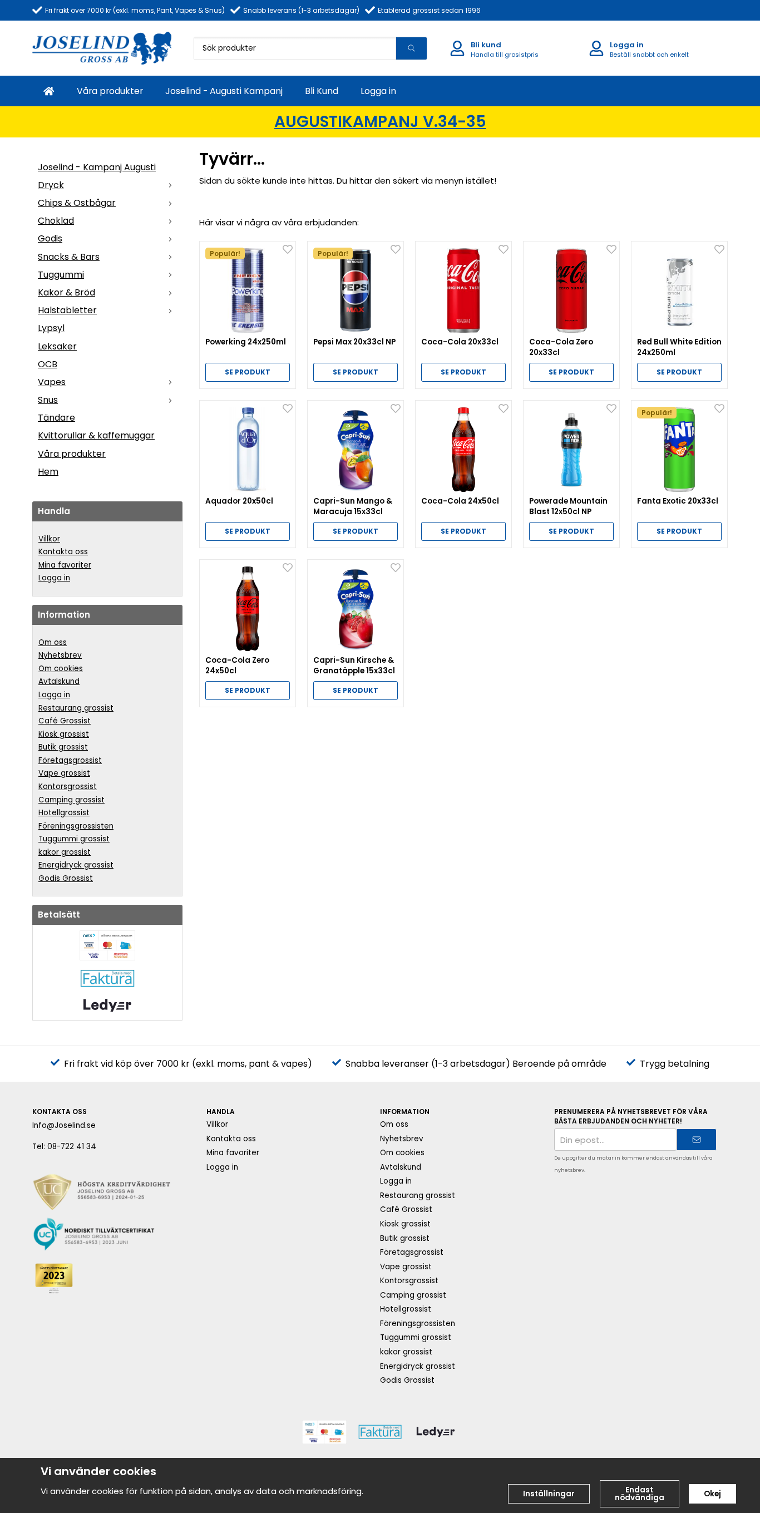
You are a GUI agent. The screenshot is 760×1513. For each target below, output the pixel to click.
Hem (48, 471)
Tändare (56, 417)
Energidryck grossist (75, 865)
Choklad (56, 220)
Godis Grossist (65, 878)
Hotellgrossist (64, 812)
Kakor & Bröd (66, 292)
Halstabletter (67, 310)
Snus (48, 399)
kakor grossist (64, 852)
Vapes (52, 382)
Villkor (49, 539)
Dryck (51, 185)
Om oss (52, 642)
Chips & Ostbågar (77, 202)
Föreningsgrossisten (75, 826)
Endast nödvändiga (639, 1494)
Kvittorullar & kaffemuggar (96, 435)
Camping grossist (71, 800)
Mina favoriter (64, 565)
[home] (49, 91)
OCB (47, 364)
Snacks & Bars (69, 256)
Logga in (378, 91)
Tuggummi (61, 274)
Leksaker (57, 346)
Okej (712, 1494)
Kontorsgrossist (67, 786)
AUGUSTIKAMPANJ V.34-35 (380, 121)
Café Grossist (64, 721)
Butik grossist (63, 747)
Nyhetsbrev (60, 655)
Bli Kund (321, 91)
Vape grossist (64, 773)
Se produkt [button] (247, 372)
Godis (50, 238)
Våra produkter (110, 91)
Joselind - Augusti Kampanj (224, 91)
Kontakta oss (63, 551)
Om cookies (60, 668)
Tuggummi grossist (74, 839)
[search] (411, 48)
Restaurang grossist (75, 708)
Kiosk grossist (63, 734)
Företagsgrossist (70, 760)
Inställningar (549, 1494)
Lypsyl (51, 328)
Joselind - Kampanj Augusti (97, 167)
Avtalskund (59, 681)
